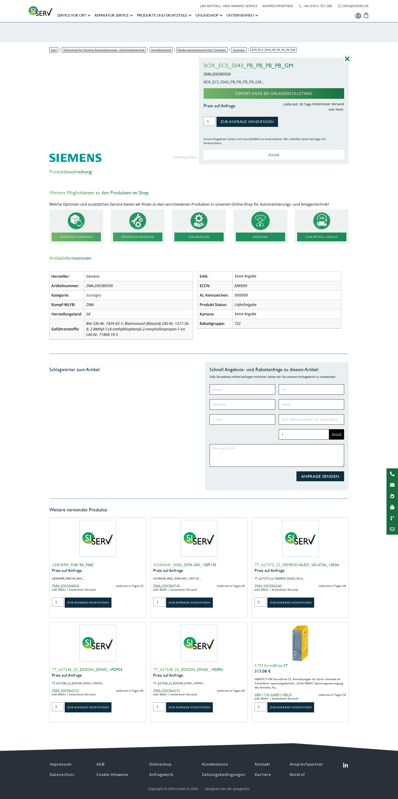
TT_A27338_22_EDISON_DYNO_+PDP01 (188, 669)
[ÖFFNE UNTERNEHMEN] (256, 15)
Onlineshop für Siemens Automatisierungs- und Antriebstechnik (104, 50)
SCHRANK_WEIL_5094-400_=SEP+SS (184, 565)
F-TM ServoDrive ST (271, 665)
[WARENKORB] (366, 15)
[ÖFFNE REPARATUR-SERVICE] (131, 15)
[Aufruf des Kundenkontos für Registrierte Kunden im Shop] (358, 16)
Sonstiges (239, 50)
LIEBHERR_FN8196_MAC (73, 565)
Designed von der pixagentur (227, 789)
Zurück (273, 154)
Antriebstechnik (161, 50)
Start (54, 50)
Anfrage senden (320, 476)
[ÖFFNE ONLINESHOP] (221, 15)
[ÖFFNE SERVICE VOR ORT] (89, 15)
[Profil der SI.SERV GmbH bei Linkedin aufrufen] (345, 765)
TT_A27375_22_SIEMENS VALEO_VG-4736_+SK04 (297, 565)
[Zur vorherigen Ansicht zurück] (347, 62)
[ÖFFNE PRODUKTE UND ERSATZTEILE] (190, 15)
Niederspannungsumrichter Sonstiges (202, 50)
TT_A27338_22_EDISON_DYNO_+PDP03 (87, 669)
